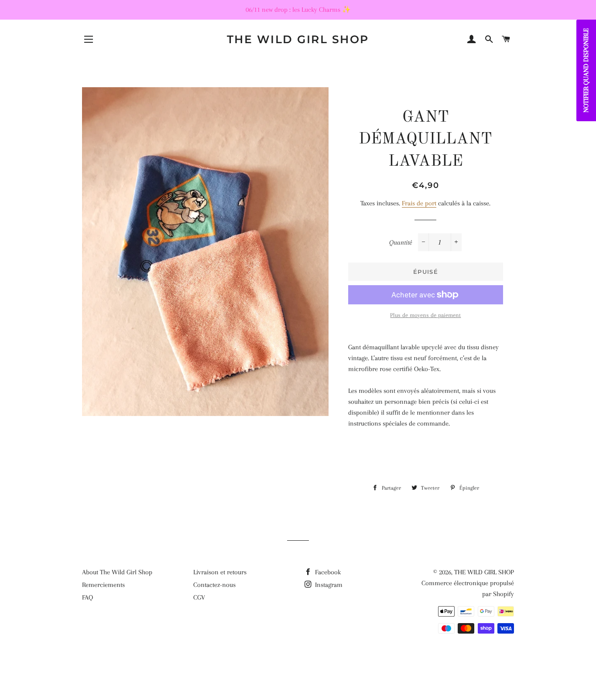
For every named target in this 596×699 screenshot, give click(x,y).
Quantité (400, 242)
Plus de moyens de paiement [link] (425, 315)
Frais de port (419, 203)
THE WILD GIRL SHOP (298, 39)
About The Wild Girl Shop (117, 572)
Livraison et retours (220, 572)
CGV (199, 597)
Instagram (328, 585)
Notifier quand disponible (586, 70)
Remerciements (103, 585)
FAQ (87, 597)
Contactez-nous (214, 585)
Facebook (327, 572)
